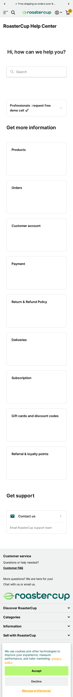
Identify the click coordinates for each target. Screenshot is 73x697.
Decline (36, 681)
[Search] (13, 12)
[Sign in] (58, 12)
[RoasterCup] (36, 12)
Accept (36, 671)
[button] (4, 4)
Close (36, 608)
